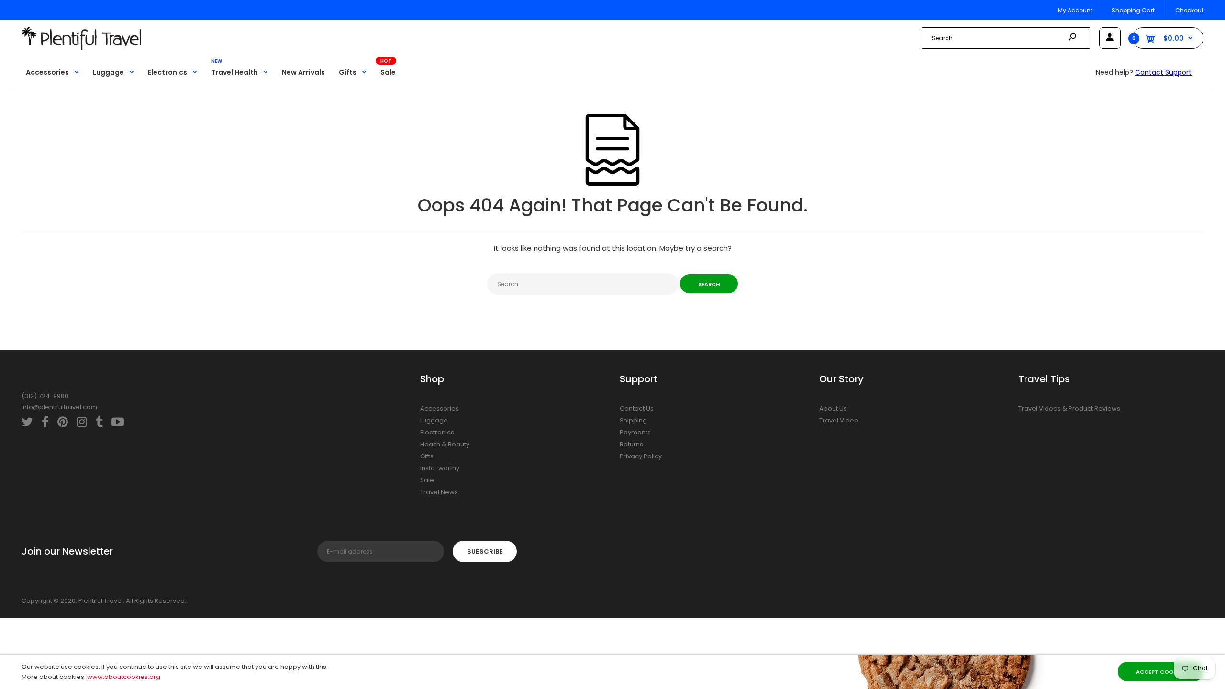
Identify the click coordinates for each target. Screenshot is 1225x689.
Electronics (437, 432)
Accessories (439, 408)
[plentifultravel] (81, 47)
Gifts (427, 456)
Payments (635, 432)
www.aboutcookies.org (123, 676)
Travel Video (838, 420)
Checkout (1189, 10)
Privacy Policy (641, 456)
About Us (833, 408)
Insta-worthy (439, 468)
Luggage (434, 420)
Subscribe (484, 551)
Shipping (633, 420)
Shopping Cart (1133, 10)
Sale (427, 480)
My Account (1075, 10)
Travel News (439, 492)
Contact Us (637, 408)
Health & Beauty (444, 444)
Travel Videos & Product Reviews (1069, 408)
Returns (631, 444)
